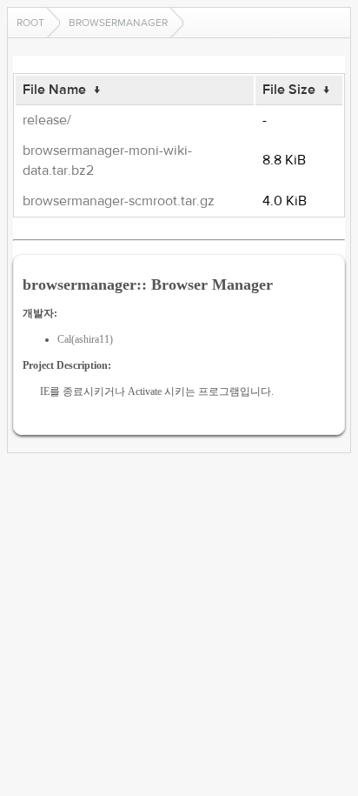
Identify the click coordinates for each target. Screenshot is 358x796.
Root (30, 23)
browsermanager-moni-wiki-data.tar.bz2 (107, 160)
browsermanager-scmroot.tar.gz (119, 201)
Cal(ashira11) (85, 339)
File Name (54, 89)
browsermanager (118, 23)
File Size (288, 89)
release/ (47, 120)
